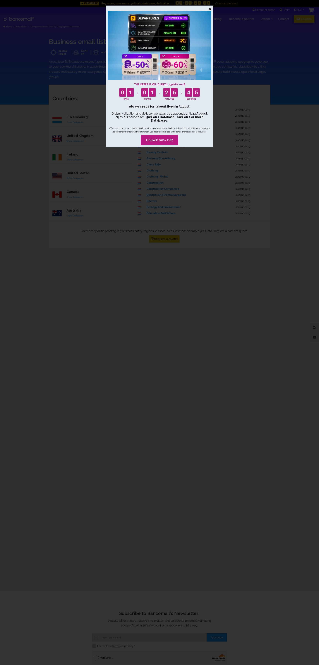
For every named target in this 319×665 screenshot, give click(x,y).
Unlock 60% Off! (159, 140)
